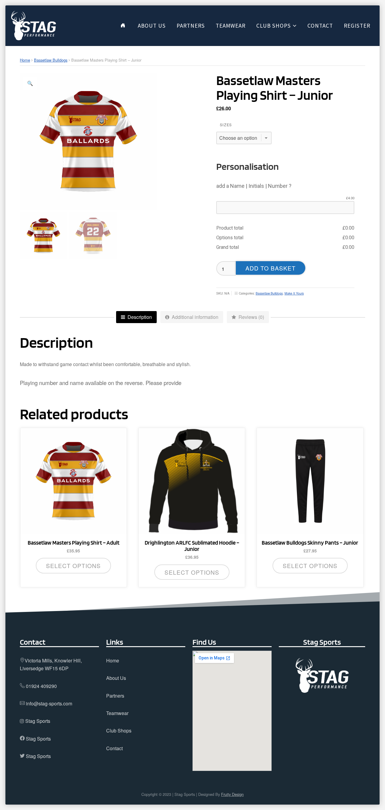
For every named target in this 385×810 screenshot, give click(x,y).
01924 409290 (41, 686)
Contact (114, 748)
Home (25, 60)
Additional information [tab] (194, 316)
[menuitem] (123, 25)
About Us (116, 677)
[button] (30, 83)
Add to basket (270, 268)
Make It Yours (294, 293)
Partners (115, 695)
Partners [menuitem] (191, 25)
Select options (73, 565)
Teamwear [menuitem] (230, 25)
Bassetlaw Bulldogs (50, 60)
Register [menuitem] (357, 25)
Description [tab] (139, 316)
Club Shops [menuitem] (273, 25)
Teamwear (117, 713)
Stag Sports (37, 720)
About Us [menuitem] (152, 25)
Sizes (226, 124)
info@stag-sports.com (49, 703)
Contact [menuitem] (320, 25)
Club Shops (118, 730)
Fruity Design (232, 794)
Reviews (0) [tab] (250, 316)
